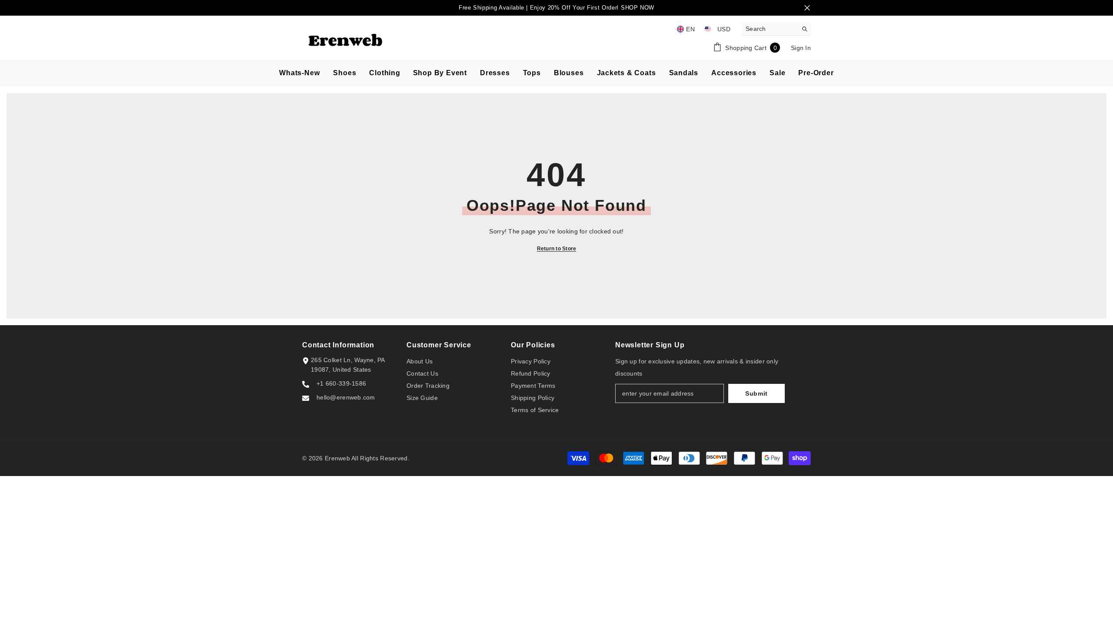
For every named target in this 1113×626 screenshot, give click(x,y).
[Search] (776, 29)
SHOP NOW (637, 7)
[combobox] (769, 28)
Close (807, 8)
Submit (756, 393)
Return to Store (556, 249)
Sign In (801, 47)
